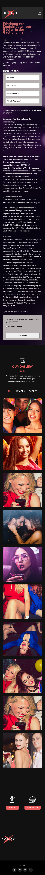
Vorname (11, 77)
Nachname (12, 85)
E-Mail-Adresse (14, 101)
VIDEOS (33, 391)
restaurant (15, 808)
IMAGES (20, 391)
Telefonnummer (14, 93)
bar (35, 808)
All (10, 391)
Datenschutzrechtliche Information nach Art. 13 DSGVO (22, 320)
